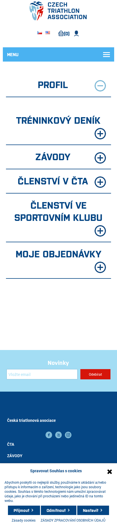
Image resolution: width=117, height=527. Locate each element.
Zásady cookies (23, 520)
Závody (52, 156)
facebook (48, 435)
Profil (53, 84)
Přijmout (21, 510)
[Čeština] (40, 33)
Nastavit (90, 510)
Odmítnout (56, 510)
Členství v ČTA (53, 180)
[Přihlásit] (76, 33)
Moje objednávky (58, 253)
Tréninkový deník (58, 120)
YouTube (58, 435)
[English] (48, 33)
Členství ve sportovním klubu (58, 211)
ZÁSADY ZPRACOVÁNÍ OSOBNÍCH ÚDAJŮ (73, 520)
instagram (68, 435)
